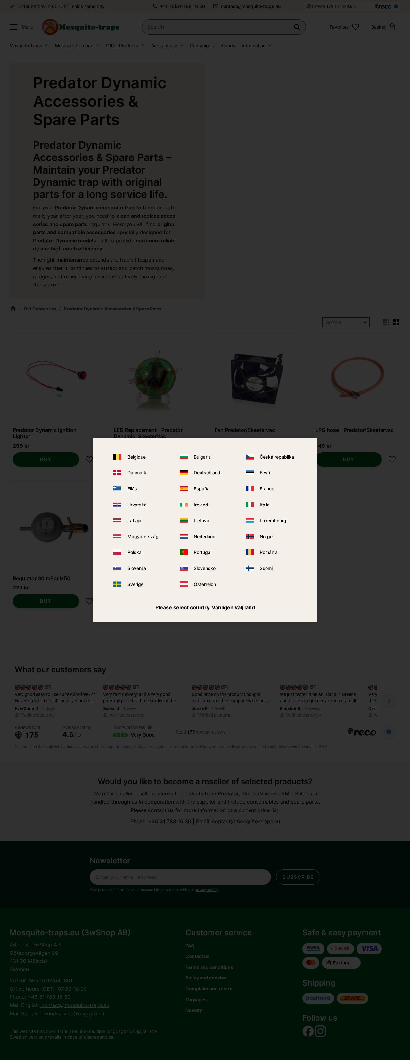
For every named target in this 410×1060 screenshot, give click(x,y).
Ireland (201, 504)
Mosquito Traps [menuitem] (26, 45)
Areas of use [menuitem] (164, 45)
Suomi (266, 568)
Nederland (205, 536)
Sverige (135, 584)
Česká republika (277, 457)
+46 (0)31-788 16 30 (182, 6)
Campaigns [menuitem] (202, 45)
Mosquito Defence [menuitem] (74, 45)
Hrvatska (137, 504)
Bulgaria (202, 457)
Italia (265, 504)
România (269, 552)
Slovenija (136, 568)
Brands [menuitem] (227, 45)
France (267, 488)
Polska (134, 552)
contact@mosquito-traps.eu (251, 6)
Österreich (205, 584)
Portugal (202, 552)
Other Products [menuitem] (122, 45)
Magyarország (143, 536)
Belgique (136, 457)
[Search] (297, 27)
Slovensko (205, 568)
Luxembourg (273, 520)
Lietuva (201, 520)
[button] (19, 27)
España (201, 488)
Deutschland (207, 472)
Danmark (136, 472)
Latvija (134, 520)
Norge (266, 536)
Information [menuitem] (254, 45)
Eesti (265, 472)
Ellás (132, 488)
